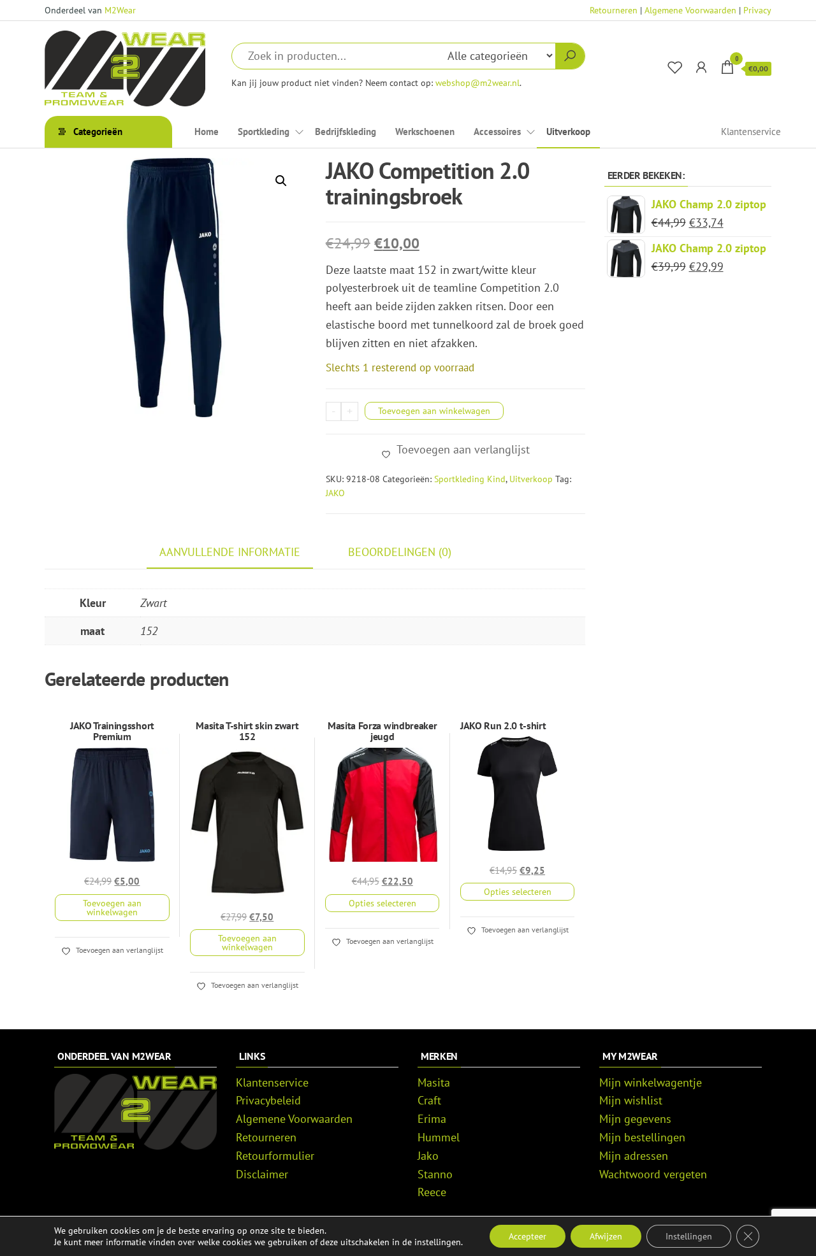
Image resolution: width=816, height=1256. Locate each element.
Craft (429, 1100)
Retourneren (614, 10)
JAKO (335, 493)
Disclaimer (262, 1174)
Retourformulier (275, 1155)
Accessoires (497, 131)
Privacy (757, 10)
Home (206, 131)
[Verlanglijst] (675, 67)
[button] (281, 180)
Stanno (435, 1174)
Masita (434, 1082)
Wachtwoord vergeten (653, 1174)
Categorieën (97, 131)
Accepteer (527, 1236)
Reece (432, 1192)
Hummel (439, 1137)
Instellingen (689, 1236)
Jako (428, 1155)
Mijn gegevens (635, 1118)
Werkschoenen (425, 131)
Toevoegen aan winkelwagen (434, 411)
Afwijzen (606, 1236)
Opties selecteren (382, 903)
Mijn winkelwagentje (650, 1082)
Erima (432, 1118)
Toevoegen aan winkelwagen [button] (112, 907)
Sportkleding (263, 131)
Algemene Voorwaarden (690, 10)
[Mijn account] (701, 67)
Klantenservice (751, 131)
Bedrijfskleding (345, 131)
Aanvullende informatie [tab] (229, 552)
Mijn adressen (633, 1155)
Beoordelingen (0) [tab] (399, 552)
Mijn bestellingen (642, 1137)
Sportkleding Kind (470, 479)
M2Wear (120, 10)
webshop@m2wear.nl (477, 82)
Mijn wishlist (630, 1100)
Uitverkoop (568, 131)
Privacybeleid (268, 1100)
